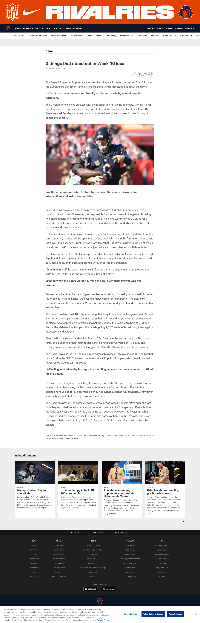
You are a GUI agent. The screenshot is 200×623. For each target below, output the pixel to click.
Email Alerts (162, 559)
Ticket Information (93, 545)
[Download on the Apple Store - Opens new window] (90, 589)
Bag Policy (130, 550)
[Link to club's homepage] (7, 28)
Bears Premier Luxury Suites (93, 550)
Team (34, 541)
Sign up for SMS (162, 568)
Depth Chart (34, 550)
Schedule (34, 563)
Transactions (34, 576)
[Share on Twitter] (140, 76)
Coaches (34, 554)
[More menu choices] (86, 28)
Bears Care (162, 550)
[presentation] (184, 521)
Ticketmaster (93, 572)
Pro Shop (162, 563)
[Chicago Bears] (100, 602)
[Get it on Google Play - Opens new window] (109, 590)
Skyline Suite (93, 563)
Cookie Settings (130, 614)
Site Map (162, 576)
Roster (34, 545)
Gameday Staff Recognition (130, 559)
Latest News (59, 545)
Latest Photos (59, 550)
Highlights (59, 572)
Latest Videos (59, 554)
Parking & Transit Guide (130, 563)
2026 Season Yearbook (162, 545)
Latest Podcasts (59, 559)
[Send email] (145, 76)
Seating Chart (130, 568)
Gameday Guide (130, 554)
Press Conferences (59, 576)
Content (59, 541)
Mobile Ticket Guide (93, 559)
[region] (100, 614)
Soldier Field (130, 572)
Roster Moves (59, 563)
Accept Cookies (175, 614)
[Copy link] (150, 74)
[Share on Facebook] (134, 76)
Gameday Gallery (59, 568)
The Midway (93, 554)
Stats (34, 572)
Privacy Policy (103, 620)
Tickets (93, 541)
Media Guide (34, 559)
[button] (96, 521)
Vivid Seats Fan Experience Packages (93, 568)
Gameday (130, 541)
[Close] (196, 614)
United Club (93, 576)
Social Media (162, 572)
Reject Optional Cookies (153, 614)
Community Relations (162, 554)
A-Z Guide (130, 545)
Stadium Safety (130, 576)
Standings (34, 568)
